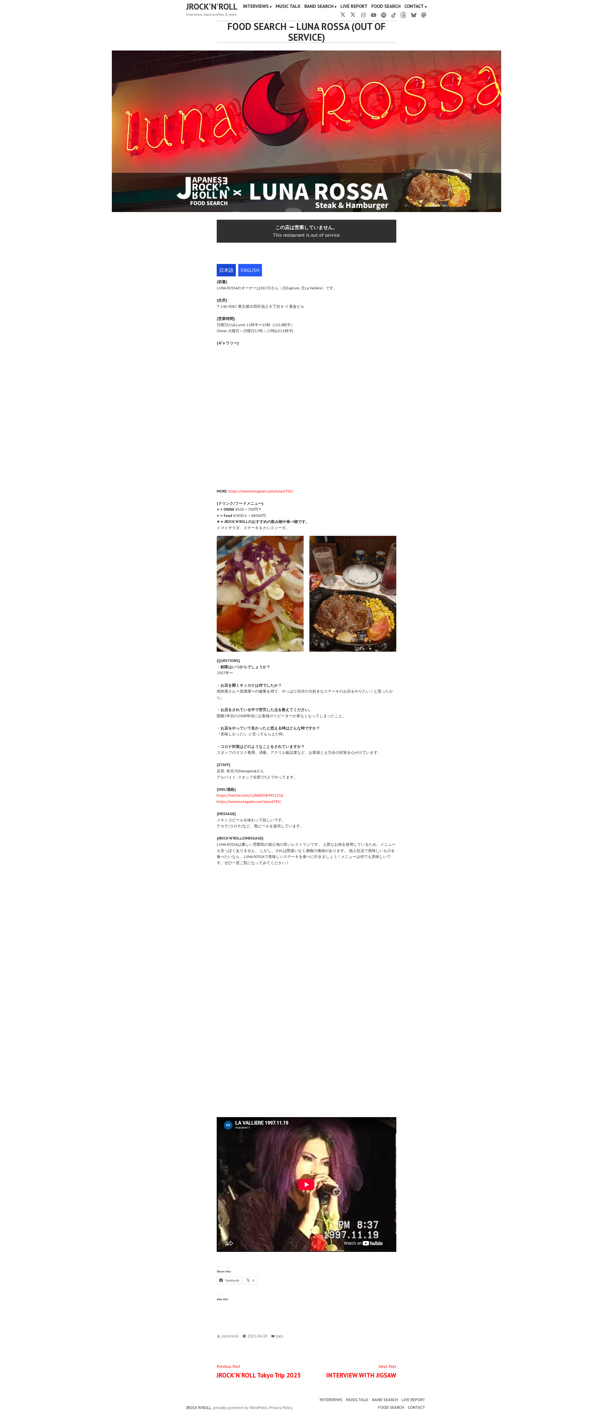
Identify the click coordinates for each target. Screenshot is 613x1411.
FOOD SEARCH (386, 7)
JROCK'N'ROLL (212, 6)
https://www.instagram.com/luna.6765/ (260, 491)
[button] (221, 413)
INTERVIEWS (256, 7)
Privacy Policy (281, 1407)
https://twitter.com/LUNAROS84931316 (250, 795)
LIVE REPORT (354, 7)
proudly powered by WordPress (240, 1407)
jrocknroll (229, 1336)
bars (279, 1336)
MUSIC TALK (288, 7)
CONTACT (414, 7)
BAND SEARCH (319, 7)
